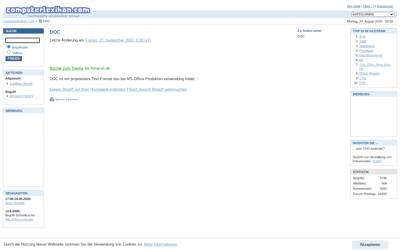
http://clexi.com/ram (19, 219)
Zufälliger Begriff (21, 83)
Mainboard (366, 46)
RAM (362, 41)
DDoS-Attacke (369, 73)
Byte (362, 36)
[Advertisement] (118, 57)
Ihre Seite (353, 6)
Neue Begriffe (15, 203)
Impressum (385, 6)
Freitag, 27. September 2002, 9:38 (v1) (118, 40)
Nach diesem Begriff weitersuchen (158, 89)
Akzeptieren (370, 244)
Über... (367, 6)
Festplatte (366, 50)
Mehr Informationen (160, 244)
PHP (362, 83)
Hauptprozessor (370, 55)
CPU (362, 78)
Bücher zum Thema (66, 68)
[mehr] (377, 161)
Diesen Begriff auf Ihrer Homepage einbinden (88, 89)
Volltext (17, 53)
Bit (361, 60)
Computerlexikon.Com (19, 21)
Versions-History (21, 96)
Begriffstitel (20, 47)
